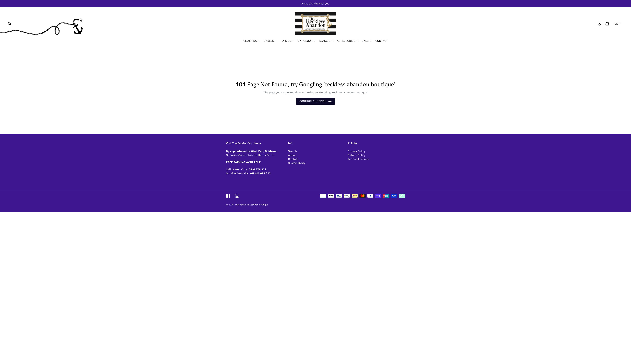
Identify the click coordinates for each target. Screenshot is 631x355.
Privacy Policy (356, 151)
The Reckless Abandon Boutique (251, 204)
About (292, 155)
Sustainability (296, 163)
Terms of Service (358, 159)
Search (292, 151)
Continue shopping (313, 101)
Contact (293, 159)
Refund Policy (356, 155)
